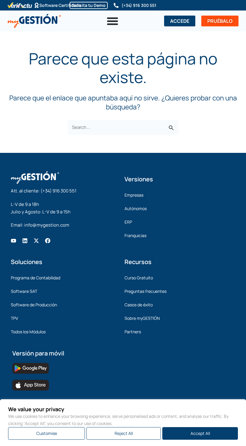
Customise (46, 433)
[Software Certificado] (36, 5)
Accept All (200, 433)
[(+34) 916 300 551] (116, 5)
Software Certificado (60, 5)
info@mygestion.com (46, 225)
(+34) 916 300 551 (139, 5)
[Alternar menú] (112, 21)
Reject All (124, 433)
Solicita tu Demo (89, 5)
